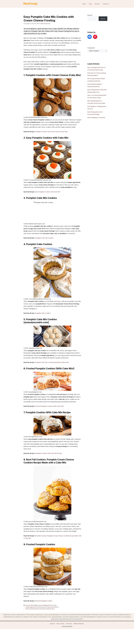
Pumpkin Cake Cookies (42, 313)
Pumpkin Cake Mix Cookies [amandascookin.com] (51, 362)
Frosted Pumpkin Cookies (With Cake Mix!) (49, 406)
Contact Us (106, 4)
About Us (97, 4)
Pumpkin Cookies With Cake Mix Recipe (48, 453)
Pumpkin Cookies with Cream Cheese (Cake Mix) (51, 131)
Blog (90, 4)
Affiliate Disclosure (79, 623)
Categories (91, 48)
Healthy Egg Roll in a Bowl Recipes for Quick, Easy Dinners (42, 607)
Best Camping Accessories (96, 117)
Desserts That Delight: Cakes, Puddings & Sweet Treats (41, 605)
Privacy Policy (60, 623)
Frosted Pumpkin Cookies (43, 601)
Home (84, 4)
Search (89, 15)
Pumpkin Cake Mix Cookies (44, 238)
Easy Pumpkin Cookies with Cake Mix (47, 192)
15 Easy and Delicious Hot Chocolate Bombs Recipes (40, 609)
